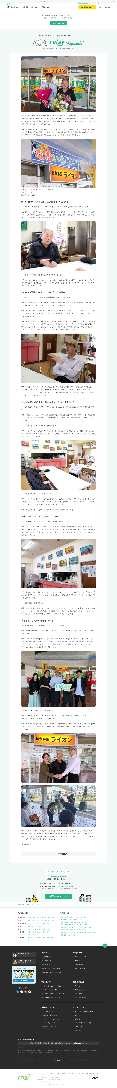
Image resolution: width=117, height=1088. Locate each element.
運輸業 (83, 930)
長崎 (36, 937)
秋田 (45, 917)
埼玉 (38, 920)
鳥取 (29, 932)
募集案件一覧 (47, 960)
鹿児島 (52, 937)
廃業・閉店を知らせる (49, 1026)
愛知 (29, 926)
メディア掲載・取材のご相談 (83, 1023)
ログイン (101, 7)
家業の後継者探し (80, 964)
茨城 (45, 920)
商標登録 (54, 1077)
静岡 (36, 926)
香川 (51, 932)
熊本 (40, 937)
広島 (40, 932)
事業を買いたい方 (15, 7)
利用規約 (58, 1073)
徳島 (48, 932)
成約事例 (77, 986)
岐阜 (32, 926)
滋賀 (40, 929)
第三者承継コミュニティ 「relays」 (53, 997)
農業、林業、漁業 (86, 927)
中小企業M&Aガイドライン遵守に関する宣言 (73, 1073)
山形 (49, 917)
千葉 (41, 920)
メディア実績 (78, 993)
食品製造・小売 (65, 935)
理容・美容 (75, 924)
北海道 (29, 917)
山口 (44, 932)
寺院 (80, 919)
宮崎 (48, 937)
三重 (40, 926)
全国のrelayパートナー (49, 1023)
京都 (36, 929)
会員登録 (107, 7)
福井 (40, 923)
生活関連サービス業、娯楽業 (69, 919)
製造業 (89, 932)
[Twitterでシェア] (62, 854)
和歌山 (48, 929)
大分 (44, 937)
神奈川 (33, 920)
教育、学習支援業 (66, 924)
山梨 (44, 923)
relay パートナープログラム (51, 1019)
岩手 (38, 917)
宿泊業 (84, 932)
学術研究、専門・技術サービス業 (70, 927)
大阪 (29, 929)
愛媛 (29, 934)
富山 (32, 923)
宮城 (41, 917)
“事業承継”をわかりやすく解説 (52, 986)
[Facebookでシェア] (65, 854)
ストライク (76, 1030)
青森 (34, 917)
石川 (36, 923)
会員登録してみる (59, 896)
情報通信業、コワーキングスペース (71, 932)
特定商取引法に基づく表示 (92, 1073)
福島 (53, 917)
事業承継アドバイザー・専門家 (52, 972)
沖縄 (29, 940)
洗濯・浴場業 (83, 924)
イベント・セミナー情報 (50, 990)
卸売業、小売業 (75, 930)
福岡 (29, 937)
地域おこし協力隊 (80, 917)
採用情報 (77, 1019)
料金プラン (46, 964)
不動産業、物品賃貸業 (67, 917)
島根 (32, 932)
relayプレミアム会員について (51, 968)
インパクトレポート (80, 997)
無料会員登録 (47, 957)
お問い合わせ (78, 1026)
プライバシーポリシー (48, 1073)
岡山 (36, 932)
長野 (48, 923)
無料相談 (77, 960)
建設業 (94, 932)
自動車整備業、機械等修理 (68, 922)
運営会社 (77, 1015)
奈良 (44, 929)
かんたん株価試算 (80, 968)
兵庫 (32, 929)
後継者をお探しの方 (31, 7)
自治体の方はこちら (88, 7)
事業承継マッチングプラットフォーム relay (29, 904)
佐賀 (32, 937)
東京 (29, 920)
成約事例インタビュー (81, 990)
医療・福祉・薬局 (82, 922)
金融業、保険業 (65, 930)
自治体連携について (49, 1011)
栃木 (49, 920)
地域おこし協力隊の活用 (50, 1015)
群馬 (53, 920)
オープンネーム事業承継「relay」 (84, 1011)
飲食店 (73, 935)
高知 (32, 934)
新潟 (29, 923)
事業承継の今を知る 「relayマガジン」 (54, 993)
